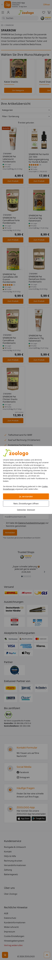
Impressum (31, 510)
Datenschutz (21, 510)
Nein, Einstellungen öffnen (26, 503)
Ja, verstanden (26, 496)
